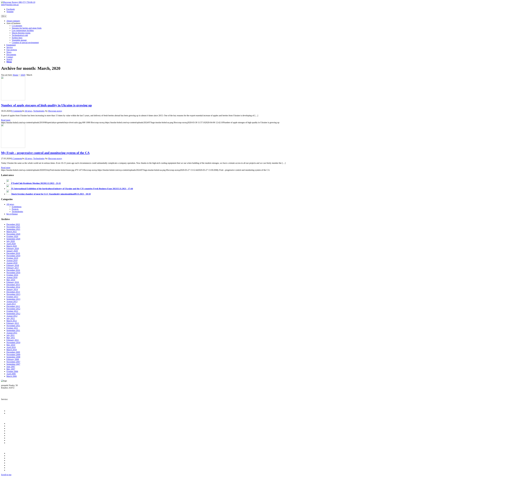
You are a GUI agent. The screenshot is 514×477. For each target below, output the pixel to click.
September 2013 (13, 299)
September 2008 (13, 357)
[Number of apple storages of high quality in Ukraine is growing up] (13, 99)
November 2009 (13, 354)
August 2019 (11, 260)
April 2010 (11, 347)
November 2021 (13, 227)
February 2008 (12, 359)
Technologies (38, 111)
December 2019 (13, 253)
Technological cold (14, 463)
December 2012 (13, 306)
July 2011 (10, 335)
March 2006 (11, 376)
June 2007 (10, 366)
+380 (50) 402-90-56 (12, 395)
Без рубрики (12, 214)
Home (15, 75)
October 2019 (12, 258)
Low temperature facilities (17, 458)
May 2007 (10, 369)
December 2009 (13, 352)
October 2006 (12, 371)
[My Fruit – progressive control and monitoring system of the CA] (13, 147)
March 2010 (11, 350)
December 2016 (13, 270)
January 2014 (12, 289)
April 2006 (11, 374)
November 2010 (13, 342)
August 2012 (11, 316)
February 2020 (12, 248)
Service (9, 431)
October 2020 (12, 236)
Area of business (13, 426)
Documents (11, 438)
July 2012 (10, 318)
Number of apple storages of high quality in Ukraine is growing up (46, 105)
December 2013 (13, 292)
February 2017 (12, 268)
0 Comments (16, 111)
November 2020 (13, 234)
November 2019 (13, 256)
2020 (23, 75)
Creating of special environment (19, 470)
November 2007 (13, 362)
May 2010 (10, 345)
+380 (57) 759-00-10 (26, 2)
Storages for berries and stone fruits (21, 456)
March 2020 (11, 246)
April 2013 (11, 304)
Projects (15, 209)
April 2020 (11, 244)
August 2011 (11, 333)
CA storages (11, 453)
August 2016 (11, 277)
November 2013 (13, 294)
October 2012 (12, 311)
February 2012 (12, 323)
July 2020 (10, 241)
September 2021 (13, 229)
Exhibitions (16, 207)
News (8, 435)
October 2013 (12, 297)
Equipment (11, 428)
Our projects (11, 433)
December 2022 (13, 224)
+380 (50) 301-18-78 (12, 402)
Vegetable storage (13, 468)
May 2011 (10, 338)
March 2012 (11, 321)
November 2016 (13, 272)
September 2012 (13, 313)
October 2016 (12, 275)
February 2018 (12, 265)
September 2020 (13, 239)
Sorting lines (11, 465)
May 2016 (10, 280)
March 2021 (11, 231)
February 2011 (12, 340)
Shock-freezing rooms (15, 460)
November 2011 (13, 325)
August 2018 (11, 263)
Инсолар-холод (55, 111)
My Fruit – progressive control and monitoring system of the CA (45, 153)
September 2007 (13, 364)
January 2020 (12, 251)
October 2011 (12, 328)
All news (28, 111)
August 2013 (11, 301)
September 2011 (13, 330)
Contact (9, 440)
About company (13, 423)
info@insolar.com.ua (10, 4)
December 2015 (13, 284)
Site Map (10, 443)
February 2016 (12, 282)
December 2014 (13, 287)
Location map (9, 390)
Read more (5, 120)
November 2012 (13, 309)
